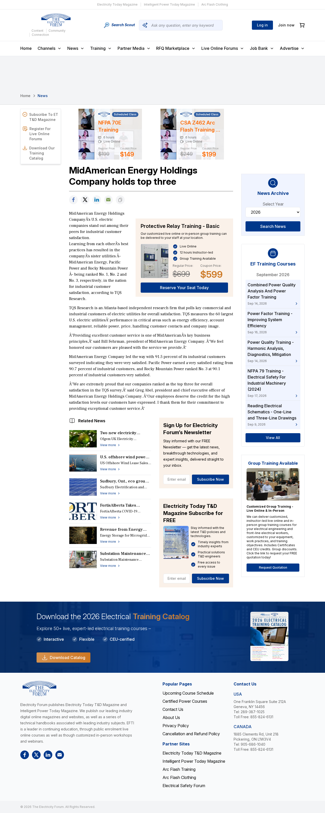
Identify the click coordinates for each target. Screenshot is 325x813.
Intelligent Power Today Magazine (169, 4)
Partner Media (131, 48)
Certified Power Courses (184, 701)
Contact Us (172, 709)
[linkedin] (96, 199)
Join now (286, 25)
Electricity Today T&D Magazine (191, 753)
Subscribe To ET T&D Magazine (43, 117)
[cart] (302, 25)
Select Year (273, 204)
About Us (171, 717)
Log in (262, 25)
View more (108, 445)
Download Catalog (67, 657)
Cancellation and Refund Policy (191, 733)
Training (98, 48)
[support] (108, 199)
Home (26, 48)
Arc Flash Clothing (214, 4)
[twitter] (85, 199)
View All (273, 437)
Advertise (289, 48)
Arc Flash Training (179, 769)
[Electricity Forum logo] (55, 20)
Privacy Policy (175, 725)
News (72, 48)
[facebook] (73, 199)
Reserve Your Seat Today (184, 287)
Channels (46, 48)
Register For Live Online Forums (40, 134)
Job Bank (259, 48)
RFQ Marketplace (172, 48)
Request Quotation (273, 567)
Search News (273, 226)
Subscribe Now (210, 479)
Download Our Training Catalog (42, 153)
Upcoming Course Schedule (188, 693)
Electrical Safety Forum (183, 785)
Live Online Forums (219, 48)
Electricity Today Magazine (117, 4)
